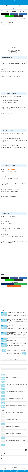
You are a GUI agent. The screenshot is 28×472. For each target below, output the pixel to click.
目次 (13, 47)
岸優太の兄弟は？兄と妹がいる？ (13, 52)
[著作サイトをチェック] (7, 284)
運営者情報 (5, 468)
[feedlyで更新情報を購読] (20, 284)
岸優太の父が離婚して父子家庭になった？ (14, 50)
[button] (18, 16)
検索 (1, 448)
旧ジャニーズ (2, 274)
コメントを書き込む (14, 359)
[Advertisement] (14, 36)
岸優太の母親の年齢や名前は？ (13, 51)
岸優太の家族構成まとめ (12, 53)
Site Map (14, 469)
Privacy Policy (23, 468)
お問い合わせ (14, 468)
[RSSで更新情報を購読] (14, 286)
